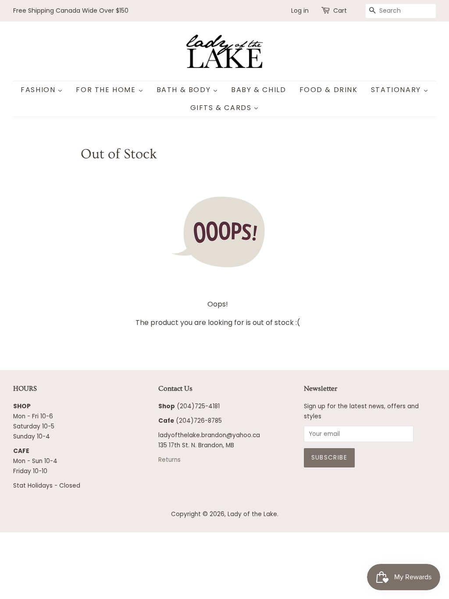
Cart (340, 10)
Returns (169, 460)
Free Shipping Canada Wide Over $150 (70, 10)
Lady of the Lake (252, 514)
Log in (300, 10)
